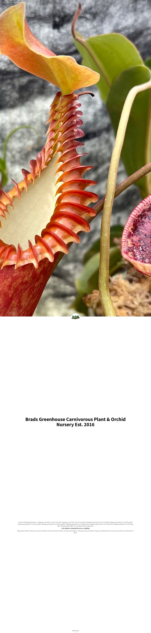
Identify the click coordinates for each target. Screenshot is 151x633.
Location (13, 2)
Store (3, 2)
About (8, 2)
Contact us (19, 2)
